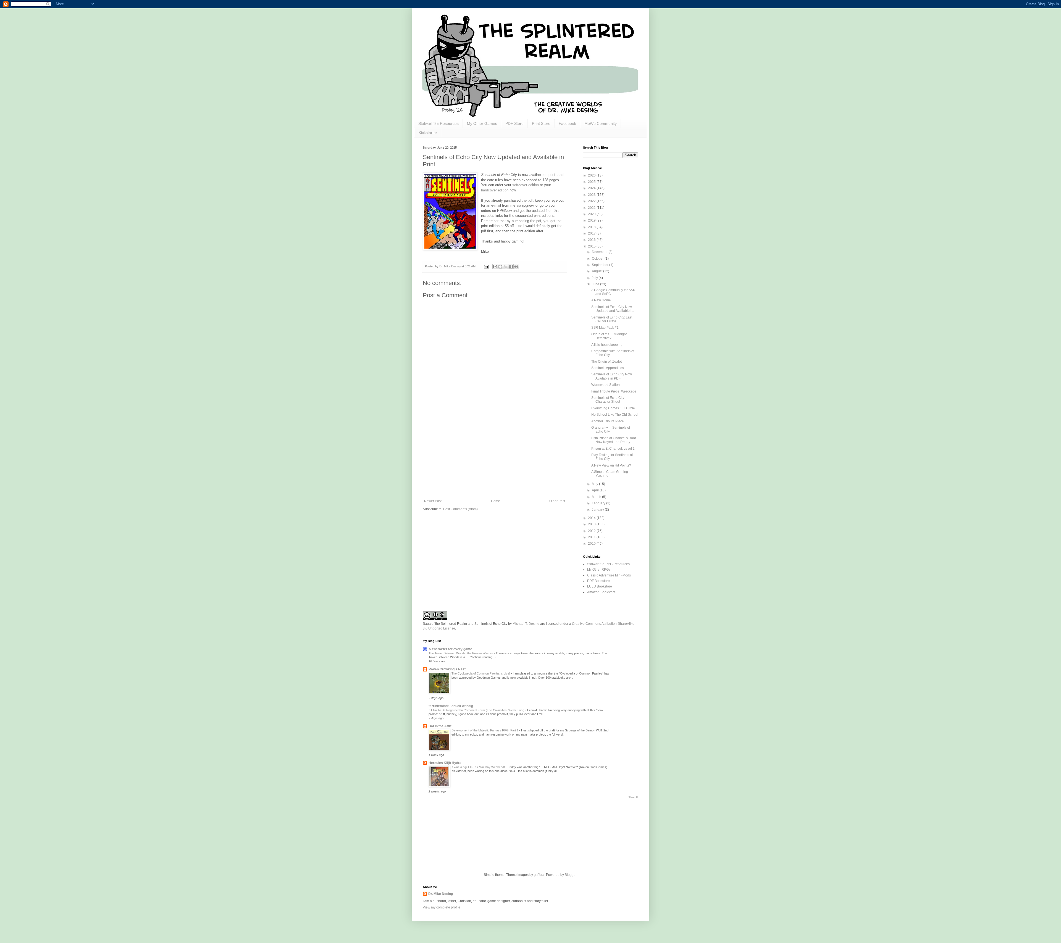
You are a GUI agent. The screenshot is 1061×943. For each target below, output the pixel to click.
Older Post (557, 501)
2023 (592, 195)
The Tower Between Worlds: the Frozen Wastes (461, 653)
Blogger (570, 875)
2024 (592, 188)
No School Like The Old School (614, 415)
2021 (592, 208)
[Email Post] (486, 266)
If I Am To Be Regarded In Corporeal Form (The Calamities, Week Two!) (477, 710)
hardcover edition (494, 190)
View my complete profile (441, 907)
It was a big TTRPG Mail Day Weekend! (478, 767)
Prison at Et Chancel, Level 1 (613, 449)
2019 (592, 220)
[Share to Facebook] (511, 266)
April (596, 490)
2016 (592, 240)
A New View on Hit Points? (611, 465)
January (598, 510)
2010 (592, 544)
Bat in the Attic (440, 726)
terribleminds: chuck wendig (451, 706)
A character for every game (450, 649)
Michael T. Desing (526, 624)
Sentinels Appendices (607, 368)
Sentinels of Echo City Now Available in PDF (611, 376)
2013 (592, 524)
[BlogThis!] (500, 266)
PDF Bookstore (598, 581)
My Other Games (482, 123)
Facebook (567, 123)
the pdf (527, 200)
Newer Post (433, 501)
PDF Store (514, 123)
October (598, 258)
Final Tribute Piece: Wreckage (613, 391)
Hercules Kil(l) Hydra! (446, 763)
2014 (592, 518)
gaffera (539, 875)
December (600, 252)
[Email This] (495, 266)
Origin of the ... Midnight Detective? (609, 336)
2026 (592, 175)
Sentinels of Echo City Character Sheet (607, 400)
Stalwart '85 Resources (438, 123)
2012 (592, 531)
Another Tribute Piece (607, 421)
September (600, 265)
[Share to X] (505, 266)
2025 (592, 182)
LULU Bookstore (599, 586)
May (595, 484)
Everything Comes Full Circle (613, 408)
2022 (592, 201)
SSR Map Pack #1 (605, 328)
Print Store (541, 123)
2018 (592, 227)
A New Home (601, 300)
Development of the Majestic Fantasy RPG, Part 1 (485, 730)
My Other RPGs (598, 569)
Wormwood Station (605, 385)
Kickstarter (428, 132)
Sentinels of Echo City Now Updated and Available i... (612, 309)
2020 (592, 214)
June (596, 284)
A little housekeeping (607, 345)
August (597, 271)
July (595, 278)
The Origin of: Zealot (606, 361)
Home (495, 501)
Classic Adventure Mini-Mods (609, 575)
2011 (592, 537)
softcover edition (525, 185)
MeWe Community (600, 123)
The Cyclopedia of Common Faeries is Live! (481, 673)
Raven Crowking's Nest (447, 669)
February (599, 503)
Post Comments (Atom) (460, 509)
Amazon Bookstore (601, 592)
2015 (592, 246)
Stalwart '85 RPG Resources (608, 564)
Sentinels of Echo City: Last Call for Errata (611, 319)
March (597, 497)
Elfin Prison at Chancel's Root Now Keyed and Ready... (613, 440)
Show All (633, 797)
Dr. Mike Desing (440, 894)
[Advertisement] (494, 457)
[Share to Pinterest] (516, 266)
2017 (592, 233)
